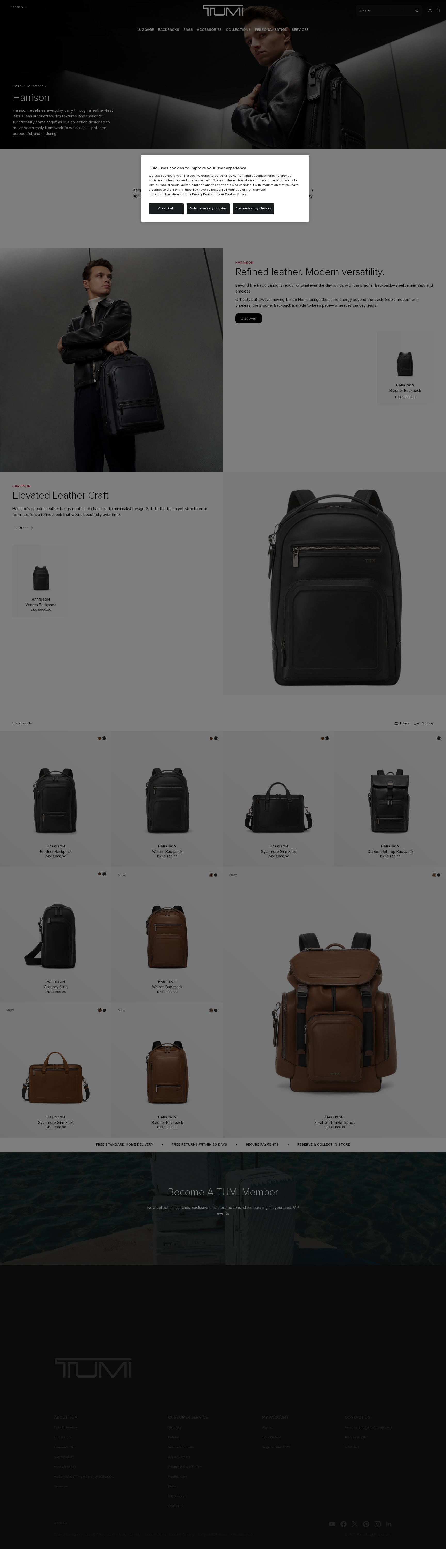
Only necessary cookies (208, 208)
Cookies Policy (235, 194)
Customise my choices (254, 208)
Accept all (166, 208)
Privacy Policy (202, 194)
